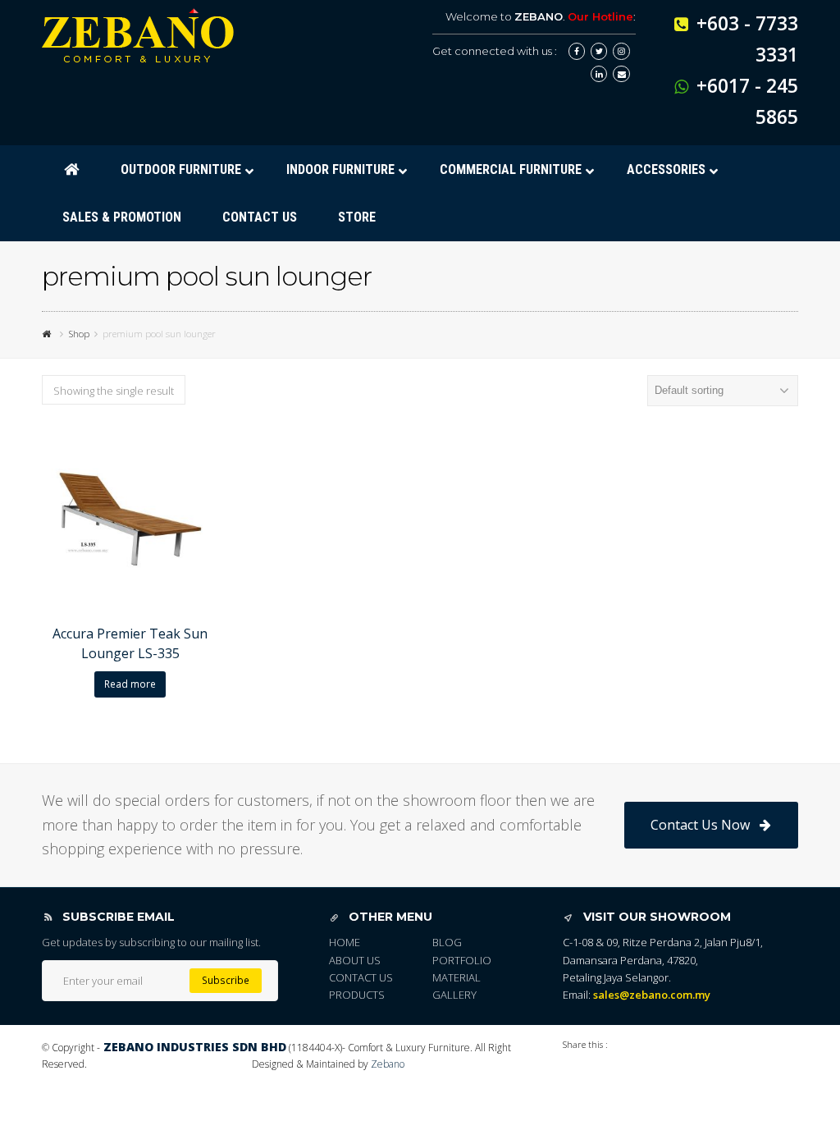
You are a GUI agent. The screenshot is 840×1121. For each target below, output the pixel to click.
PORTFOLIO (461, 960)
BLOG (447, 942)
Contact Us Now (700, 825)
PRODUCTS (357, 994)
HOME (344, 942)
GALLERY (454, 994)
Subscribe (225, 980)
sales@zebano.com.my (651, 994)
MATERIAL (456, 977)
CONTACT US (361, 977)
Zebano (387, 1064)
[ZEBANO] (48, 333)
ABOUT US (355, 960)
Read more (130, 684)
